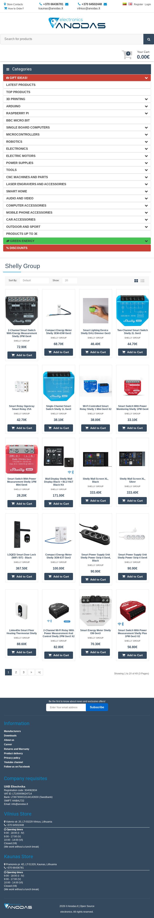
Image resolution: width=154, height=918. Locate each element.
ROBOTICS (14, 141)
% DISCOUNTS (16, 248)
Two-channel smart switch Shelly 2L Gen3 (132, 332)
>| (39, 672)
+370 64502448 (15, 825)
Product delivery (13, 753)
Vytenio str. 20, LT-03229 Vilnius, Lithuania (28, 821)
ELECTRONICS (17, 148)
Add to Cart (24, 355)
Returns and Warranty (16, 749)
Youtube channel (13, 762)
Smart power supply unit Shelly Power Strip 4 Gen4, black (96, 557)
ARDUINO (13, 106)
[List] (142, 280)
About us (9, 740)
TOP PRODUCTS (18, 92)
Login (148, 4)
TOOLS (11, 170)
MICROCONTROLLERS (23, 134)
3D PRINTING (15, 99)
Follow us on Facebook (17, 766)
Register (138, 4)
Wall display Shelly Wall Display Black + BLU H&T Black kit (58, 481)
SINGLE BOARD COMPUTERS (28, 127)
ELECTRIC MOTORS (20, 156)
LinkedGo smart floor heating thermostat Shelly (22, 632)
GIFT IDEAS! (18, 77)
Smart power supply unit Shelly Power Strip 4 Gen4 (132, 556)
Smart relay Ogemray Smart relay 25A (21, 408)
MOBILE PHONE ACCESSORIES (29, 212)
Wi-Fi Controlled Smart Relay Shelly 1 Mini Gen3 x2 (95, 408)
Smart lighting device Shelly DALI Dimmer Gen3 (95, 332)
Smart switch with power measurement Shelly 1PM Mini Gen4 (21, 481)
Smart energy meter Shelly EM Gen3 (95, 632)
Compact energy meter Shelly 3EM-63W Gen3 (58, 332)
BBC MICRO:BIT (18, 120)
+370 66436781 (15, 867)
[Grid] (136, 280)
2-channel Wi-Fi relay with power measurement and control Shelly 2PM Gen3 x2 (59, 633)
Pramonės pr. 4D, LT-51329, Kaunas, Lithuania (31, 864)
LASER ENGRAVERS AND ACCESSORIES (36, 184)
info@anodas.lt (19, 804)
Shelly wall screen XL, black (95, 480)
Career (8, 744)
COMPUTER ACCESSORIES (26, 205)
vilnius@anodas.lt (88, 8)
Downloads (10, 735)
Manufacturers (12, 731)
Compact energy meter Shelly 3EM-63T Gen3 (58, 556)
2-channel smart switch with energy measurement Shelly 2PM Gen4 (22, 333)
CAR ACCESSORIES (20, 219)
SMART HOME (16, 191)
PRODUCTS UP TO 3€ (21, 233)
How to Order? (16, 8)
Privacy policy (12, 757)
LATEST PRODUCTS (20, 84)
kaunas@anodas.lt (50, 8)
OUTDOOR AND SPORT (23, 226)
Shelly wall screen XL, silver (132, 480)
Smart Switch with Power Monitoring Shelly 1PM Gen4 (132, 408)
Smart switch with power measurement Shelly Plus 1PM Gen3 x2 (132, 633)
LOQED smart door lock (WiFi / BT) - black (21, 556)
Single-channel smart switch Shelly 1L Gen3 (58, 408)
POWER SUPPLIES (19, 163)
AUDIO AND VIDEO (19, 198)
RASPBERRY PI (17, 113)
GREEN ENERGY (21, 241)
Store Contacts (15, 4)
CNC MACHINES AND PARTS (27, 177)
